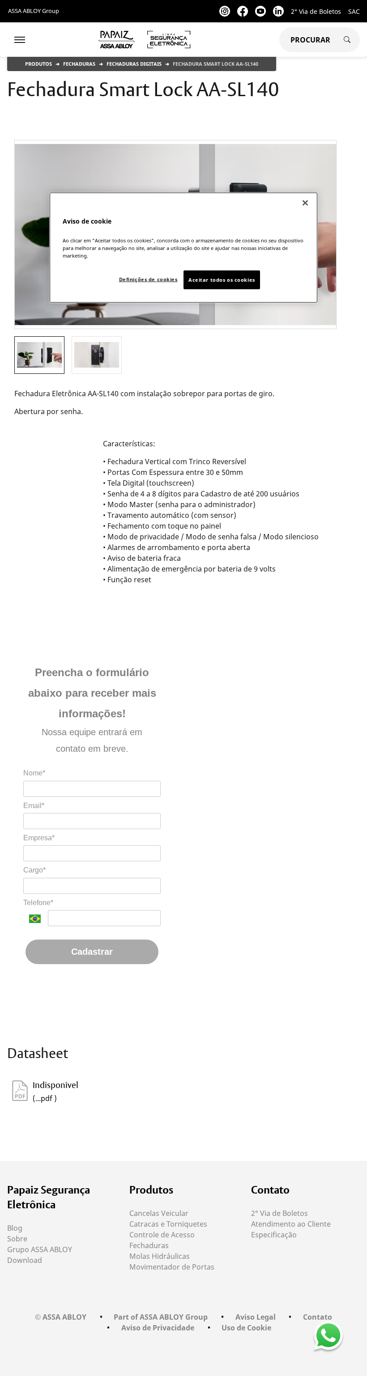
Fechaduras (79, 63)
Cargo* (34, 870)
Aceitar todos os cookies (221, 279)
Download (24, 1260)
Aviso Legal (255, 1317)
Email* (33, 805)
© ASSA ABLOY (60, 1317)
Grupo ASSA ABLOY (39, 1249)
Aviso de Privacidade (157, 1328)
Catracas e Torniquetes (168, 1224)
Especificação (274, 1235)
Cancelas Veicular (158, 1213)
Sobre (17, 1239)
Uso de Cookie (246, 1328)
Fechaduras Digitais (134, 63)
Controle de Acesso (162, 1235)
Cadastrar (92, 952)
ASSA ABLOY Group (33, 11)
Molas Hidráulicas (159, 1256)
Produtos (38, 63)
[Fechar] (305, 202)
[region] (183, 247)
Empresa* (39, 838)
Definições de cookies (148, 279)
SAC (354, 11)
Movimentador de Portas (171, 1267)
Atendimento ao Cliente (291, 1224)
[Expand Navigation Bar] (19, 40)
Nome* (34, 773)
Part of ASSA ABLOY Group (161, 1317)
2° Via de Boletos (316, 11)
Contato (270, 1189)
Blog (14, 1228)
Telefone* (38, 902)
